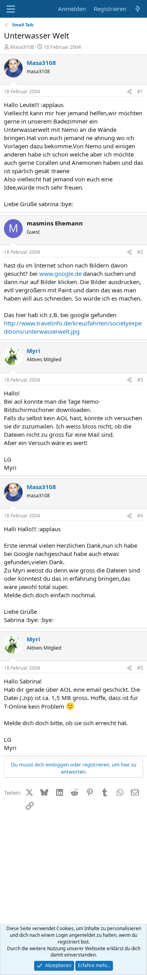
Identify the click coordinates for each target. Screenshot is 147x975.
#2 (140, 252)
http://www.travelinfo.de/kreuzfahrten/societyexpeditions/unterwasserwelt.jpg (73, 327)
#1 (140, 91)
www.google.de (60, 273)
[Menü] (11, 9)
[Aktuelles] (137, 9)
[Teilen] (129, 91)
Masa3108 (22, 46)
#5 (140, 668)
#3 (140, 380)
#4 (140, 515)
